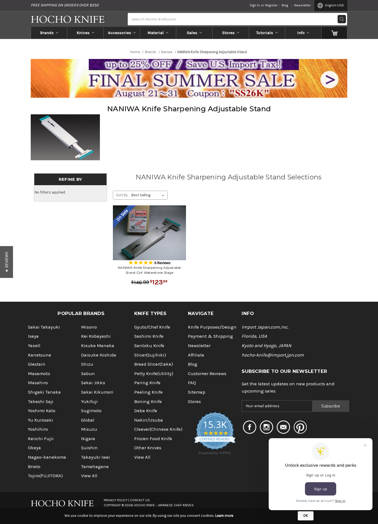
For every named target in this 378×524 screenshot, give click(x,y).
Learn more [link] (224, 515)
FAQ (192, 382)
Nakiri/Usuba (148, 420)
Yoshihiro (38, 429)
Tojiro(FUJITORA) (45, 475)
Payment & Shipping (210, 336)
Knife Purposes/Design (212, 327)
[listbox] (149, 195)
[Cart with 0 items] (334, 33)
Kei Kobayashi (96, 336)
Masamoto (39, 373)
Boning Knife (148, 401)
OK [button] (305, 515)
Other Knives (147, 447)
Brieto (34, 466)
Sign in (255, 5)
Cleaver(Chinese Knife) (158, 429)
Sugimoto (91, 410)
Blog (285, 5)
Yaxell (34, 345)
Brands (47, 32)
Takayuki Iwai (95, 457)
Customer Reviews (207, 373)
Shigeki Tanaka (44, 392)
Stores (228, 32)
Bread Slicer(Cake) (153, 364)
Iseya (33, 336)
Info (301, 32)
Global (87, 420)
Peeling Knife (148, 392)
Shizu (87, 364)
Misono (89, 327)
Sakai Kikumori (97, 392)
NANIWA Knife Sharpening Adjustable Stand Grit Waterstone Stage (149, 270)
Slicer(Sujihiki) (150, 355)
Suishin (89, 447)
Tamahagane (95, 466)
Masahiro (38, 382)
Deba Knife (145, 410)
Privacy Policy (116, 500)
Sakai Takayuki (44, 327)
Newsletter (302, 5)
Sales (192, 32)
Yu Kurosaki (40, 420)
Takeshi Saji (40, 401)
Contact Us (140, 500)
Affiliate (196, 355)
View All (89, 475)
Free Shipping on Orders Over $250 (65, 5)
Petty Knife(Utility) (153, 373)
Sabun (88, 373)
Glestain (36, 364)
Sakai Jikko (93, 382)
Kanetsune (39, 355)
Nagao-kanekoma (47, 457)
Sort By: (122, 195)
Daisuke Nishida (98, 355)
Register (271, 5)
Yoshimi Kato (41, 410)
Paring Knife (147, 382)
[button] (6, 262)
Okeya (34, 447)
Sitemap (196, 392)
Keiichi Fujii (41, 438)
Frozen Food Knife (153, 438)
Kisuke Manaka (97, 345)
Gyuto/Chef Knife (152, 327)
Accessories (119, 32)
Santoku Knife (149, 345)
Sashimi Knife (149, 336)
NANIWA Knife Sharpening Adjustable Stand (189, 108)
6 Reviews (162, 262)
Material (155, 32)
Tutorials (264, 32)
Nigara (88, 438)
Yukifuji (89, 401)
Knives (83, 32)
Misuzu (89, 429)
